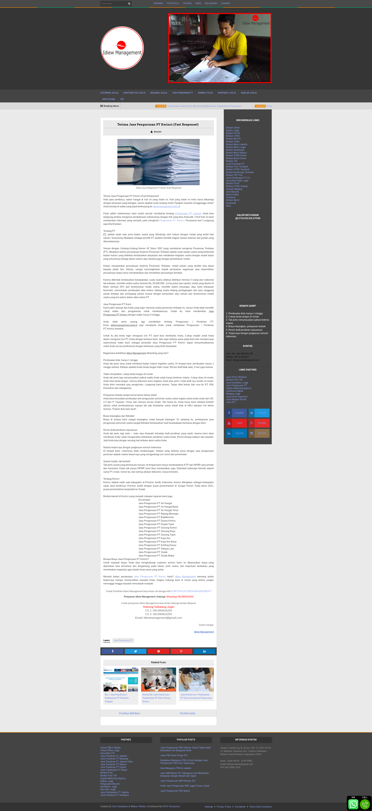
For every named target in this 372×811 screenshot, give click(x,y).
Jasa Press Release (236, 377)
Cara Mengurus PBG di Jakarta (175, 768)
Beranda (158, 3)
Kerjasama (211, 3)
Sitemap (209, 806)
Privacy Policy (224, 806)
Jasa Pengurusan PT (123, 640)
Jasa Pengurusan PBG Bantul (175, 790)
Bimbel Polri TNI (234, 379)
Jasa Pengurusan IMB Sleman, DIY (177, 780)
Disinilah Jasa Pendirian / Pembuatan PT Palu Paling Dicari (156, 698)
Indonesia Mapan (234, 391)
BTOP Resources (171, 806)
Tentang (187, 3)
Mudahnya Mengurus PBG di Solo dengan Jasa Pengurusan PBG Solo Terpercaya (184, 761)
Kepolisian (108, 99)
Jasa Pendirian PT (182, 93)
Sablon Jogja (249, 93)
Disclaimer (240, 806)
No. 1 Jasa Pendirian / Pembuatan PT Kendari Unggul (117, 698)
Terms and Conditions (260, 806)
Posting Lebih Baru (129, 713)
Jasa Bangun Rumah (236, 399)
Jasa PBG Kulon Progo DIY (174, 755)
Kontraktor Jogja (134, 93)
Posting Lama (187, 713)
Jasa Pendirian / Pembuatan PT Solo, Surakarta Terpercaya (196, 696)
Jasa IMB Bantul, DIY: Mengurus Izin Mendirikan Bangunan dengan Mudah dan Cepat (184, 774)
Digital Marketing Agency (238, 388)
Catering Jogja (109, 93)
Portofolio (173, 3)
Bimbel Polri (205, 93)
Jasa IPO (230, 402)
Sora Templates (120, 806)
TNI (122, 99)
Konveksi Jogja (227, 93)
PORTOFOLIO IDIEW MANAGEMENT (191, 591)
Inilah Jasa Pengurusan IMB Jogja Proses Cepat (184, 785)
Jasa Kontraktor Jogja (237, 382)
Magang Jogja (158, 93)
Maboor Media (138, 806)
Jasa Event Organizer (237, 396)
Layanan (225, 3)
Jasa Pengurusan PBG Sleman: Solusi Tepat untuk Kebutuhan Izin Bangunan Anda (185, 749)
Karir (198, 3)
